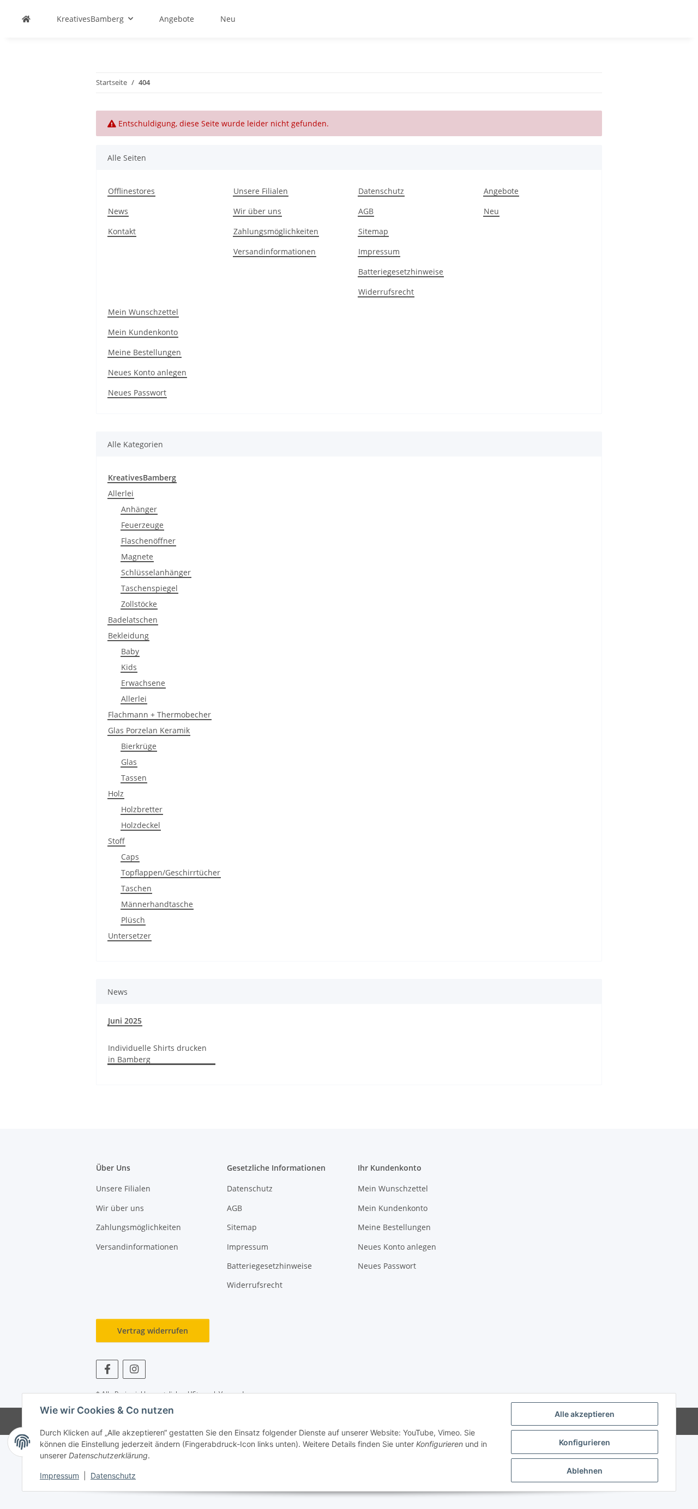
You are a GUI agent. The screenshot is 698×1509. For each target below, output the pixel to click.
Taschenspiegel (149, 588)
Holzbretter (142, 809)
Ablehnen (585, 1470)
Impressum (59, 1475)
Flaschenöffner (148, 541)
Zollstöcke (139, 604)
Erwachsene (143, 683)
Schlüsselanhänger (156, 572)
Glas (129, 762)
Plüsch (133, 920)
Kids (129, 667)
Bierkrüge (139, 746)
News (118, 211)
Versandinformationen (274, 251)
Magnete (137, 556)
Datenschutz (113, 1475)
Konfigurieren (584, 1442)
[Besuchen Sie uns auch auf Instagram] (134, 1369)
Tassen (134, 777)
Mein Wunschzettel (143, 312)
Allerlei (121, 493)
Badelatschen (133, 619)
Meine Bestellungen (144, 352)
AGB (366, 211)
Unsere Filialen (260, 191)
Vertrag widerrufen (152, 1330)
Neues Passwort (137, 392)
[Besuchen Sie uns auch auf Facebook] (107, 1369)
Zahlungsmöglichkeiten (275, 231)
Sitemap (373, 231)
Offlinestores (131, 191)
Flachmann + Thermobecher (159, 714)
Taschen (136, 888)
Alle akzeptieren (585, 1414)
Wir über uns (257, 211)
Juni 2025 (125, 1020)
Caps (130, 856)
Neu (228, 19)
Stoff (116, 841)
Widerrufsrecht (386, 292)
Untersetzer (129, 935)
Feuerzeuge (142, 525)
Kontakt (122, 231)
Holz (116, 793)
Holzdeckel (140, 825)
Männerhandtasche (157, 904)
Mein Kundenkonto (143, 332)
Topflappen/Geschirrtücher (170, 872)
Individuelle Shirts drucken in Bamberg (157, 1053)
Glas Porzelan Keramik (149, 730)
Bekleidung (128, 635)
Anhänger (139, 509)
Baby (130, 651)
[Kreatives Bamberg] (26, 19)
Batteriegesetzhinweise (400, 271)
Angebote (176, 19)
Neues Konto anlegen (147, 372)
